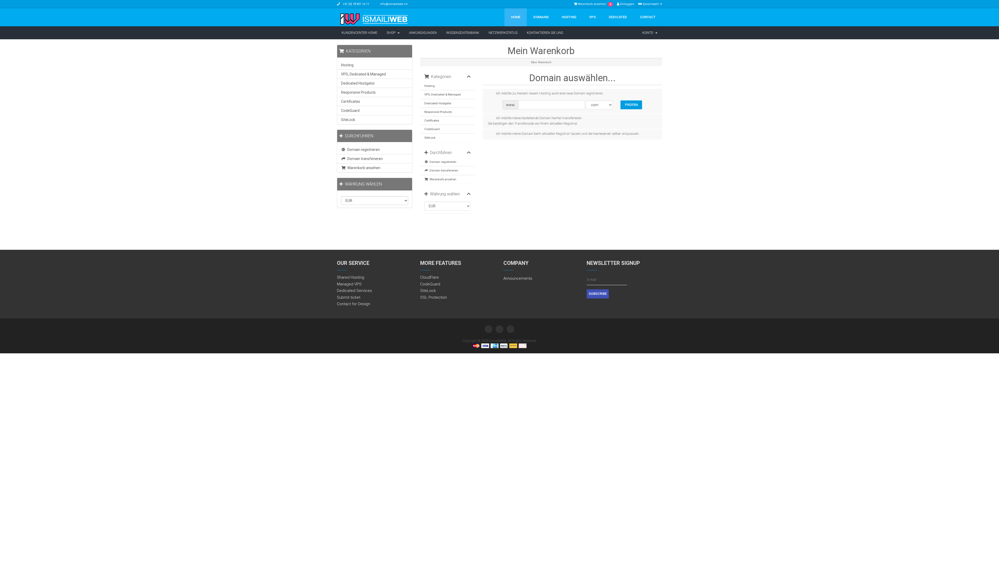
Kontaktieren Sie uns (545, 33)
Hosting (569, 17)
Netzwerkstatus (503, 33)
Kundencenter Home (359, 33)
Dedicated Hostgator (437, 103)
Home (515, 17)
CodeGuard (432, 129)
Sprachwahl (650, 4)
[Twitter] (488, 329)
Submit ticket (348, 297)
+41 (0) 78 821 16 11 (355, 4)
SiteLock (430, 137)
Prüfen (631, 105)
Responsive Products (438, 112)
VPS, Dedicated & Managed (442, 94)
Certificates (431, 120)
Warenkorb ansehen (442, 179)
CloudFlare (429, 277)
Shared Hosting (350, 277)
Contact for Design (353, 304)
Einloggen (626, 4)
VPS (592, 17)
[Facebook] (499, 329)
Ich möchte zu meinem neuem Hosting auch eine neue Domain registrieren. (550, 93)
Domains (541, 17)
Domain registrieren (442, 162)
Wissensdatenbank (462, 33)
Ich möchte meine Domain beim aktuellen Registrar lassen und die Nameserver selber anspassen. (567, 134)
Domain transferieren (443, 170)
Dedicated (618, 17)
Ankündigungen (423, 33)
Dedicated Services (354, 290)
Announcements (517, 278)
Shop (392, 33)
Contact (648, 17)
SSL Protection (433, 297)
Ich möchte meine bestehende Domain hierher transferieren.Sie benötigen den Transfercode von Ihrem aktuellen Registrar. (535, 121)
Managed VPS (349, 284)
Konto (648, 33)
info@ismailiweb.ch (394, 4)
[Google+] (510, 329)
